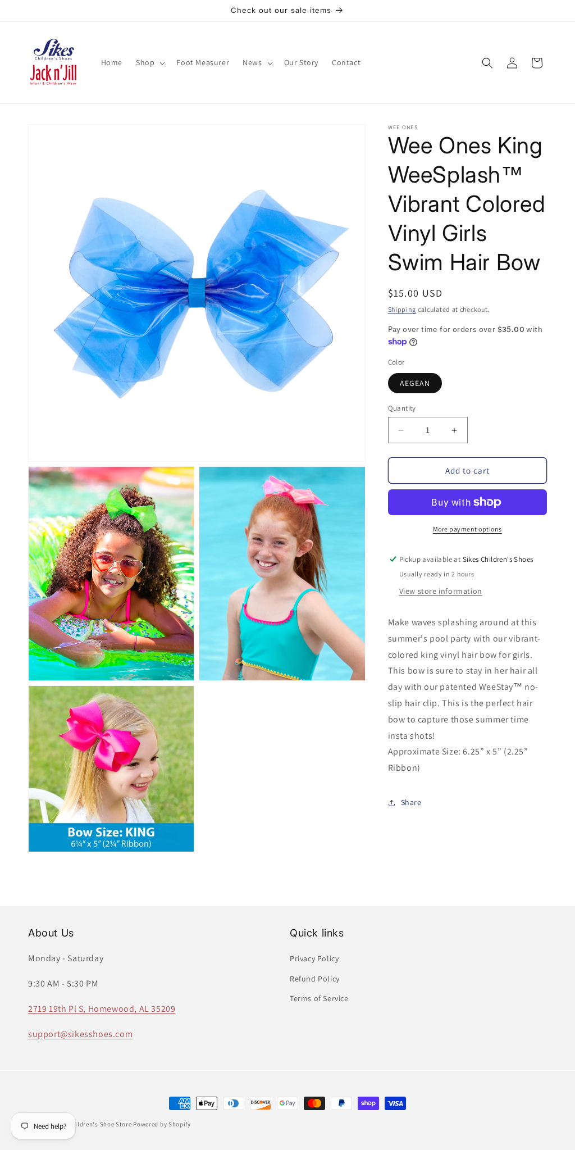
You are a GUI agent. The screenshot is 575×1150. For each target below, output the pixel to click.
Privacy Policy (314, 958)
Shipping (402, 309)
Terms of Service (319, 998)
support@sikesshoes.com (80, 1034)
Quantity (402, 408)
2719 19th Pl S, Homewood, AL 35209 (101, 1009)
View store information (440, 591)
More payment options (467, 529)
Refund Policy (315, 979)
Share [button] (411, 802)
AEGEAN (415, 383)
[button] (149, 62)
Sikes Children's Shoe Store (91, 1124)
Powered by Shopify (162, 1124)
